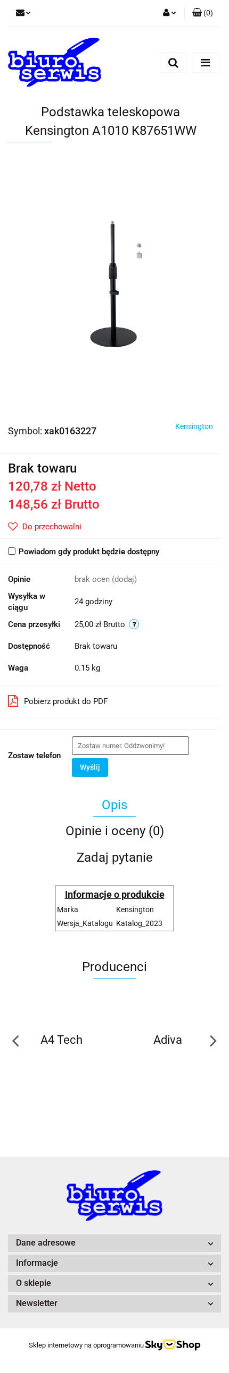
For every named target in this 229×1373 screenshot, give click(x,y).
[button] (202, 13)
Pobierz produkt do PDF (66, 701)
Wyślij (90, 767)
